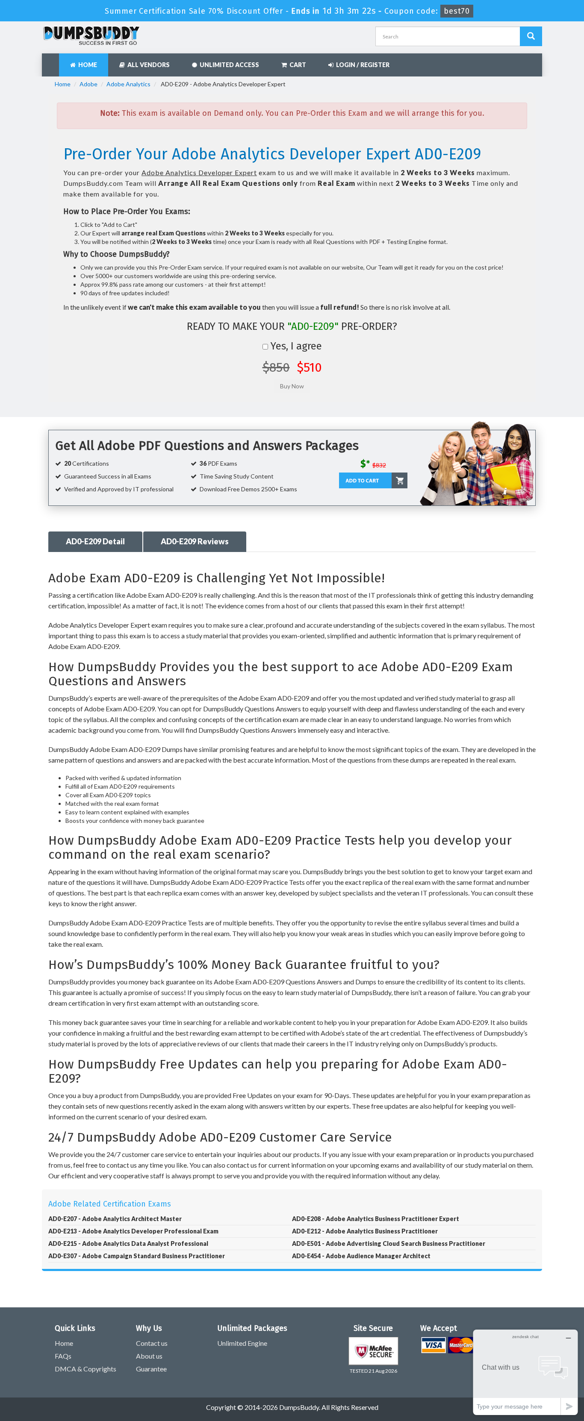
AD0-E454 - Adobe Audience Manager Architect (361, 1256)
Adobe (88, 84)
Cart (296, 64)
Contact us (152, 1343)
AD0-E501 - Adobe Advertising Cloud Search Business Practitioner (388, 1243)
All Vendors (147, 64)
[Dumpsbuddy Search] (531, 36)
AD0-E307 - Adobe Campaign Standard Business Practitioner (136, 1256)
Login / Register (361, 64)
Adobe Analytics (128, 84)
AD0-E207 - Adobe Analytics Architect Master (115, 1218)
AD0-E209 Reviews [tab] (195, 541)
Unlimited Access (228, 64)
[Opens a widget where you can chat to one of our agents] (525, 1372)
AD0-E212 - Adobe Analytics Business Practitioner (365, 1231)
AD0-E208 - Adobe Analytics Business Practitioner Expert (375, 1218)
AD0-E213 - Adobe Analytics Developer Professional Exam (133, 1231)
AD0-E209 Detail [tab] (95, 541)
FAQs (63, 1356)
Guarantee (151, 1369)
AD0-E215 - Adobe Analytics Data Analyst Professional (128, 1243)
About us (149, 1356)
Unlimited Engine (242, 1343)
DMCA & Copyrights (85, 1369)
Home (86, 64)
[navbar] (52, 60)
